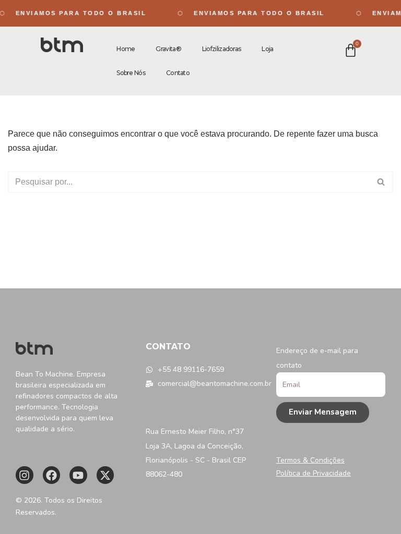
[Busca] (381, 182)
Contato (178, 73)
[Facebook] (52, 475)
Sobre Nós (130, 73)
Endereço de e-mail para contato (317, 358)
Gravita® (168, 49)
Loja (267, 49)
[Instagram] (24, 475)
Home (125, 49)
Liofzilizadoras (221, 49)
